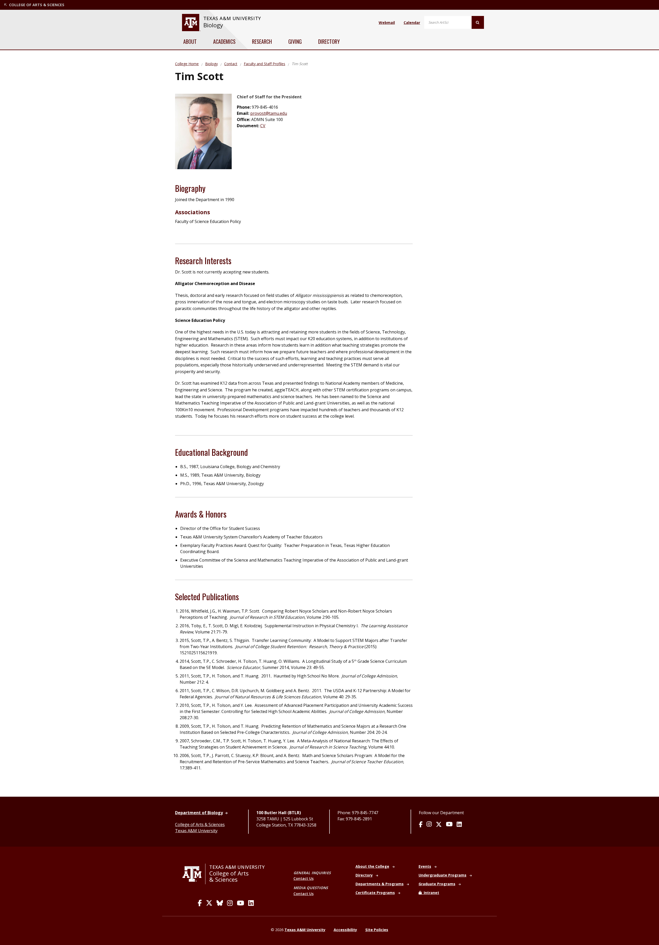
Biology (213, 25)
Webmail (387, 22)
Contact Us (303, 878)
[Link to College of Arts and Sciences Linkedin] (251, 903)
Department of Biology (199, 812)
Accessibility (345, 929)
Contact (230, 63)
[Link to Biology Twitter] (439, 824)
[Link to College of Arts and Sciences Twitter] (209, 903)
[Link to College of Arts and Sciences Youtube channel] (240, 903)
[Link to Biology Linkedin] (459, 824)
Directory (329, 41)
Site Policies (376, 929)
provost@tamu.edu (268, 113)
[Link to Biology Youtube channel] (449, 824)
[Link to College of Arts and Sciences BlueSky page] (219, 903)
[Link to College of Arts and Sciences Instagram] (230, 903)
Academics (224, 41)
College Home (187, 63)
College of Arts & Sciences (200, 824)
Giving (295, 41)
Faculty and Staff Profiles (264, 63)
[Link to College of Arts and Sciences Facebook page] (200, 903)
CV (262, 125)
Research (262, 41)
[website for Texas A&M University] (191, 22)
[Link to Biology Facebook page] (420, 824)
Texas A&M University (196, 831)
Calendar (412, 22)
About (190, 41)
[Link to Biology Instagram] (429, 824)
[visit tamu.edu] (194, 874)
